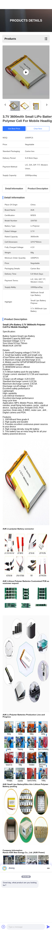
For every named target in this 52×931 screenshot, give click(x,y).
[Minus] (48, 868)
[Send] (48, 927)
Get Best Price (14, 129)
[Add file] (3, 927)
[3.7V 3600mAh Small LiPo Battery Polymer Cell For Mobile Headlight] (26, 72)
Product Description (38, 188)
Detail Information (14, 188)
